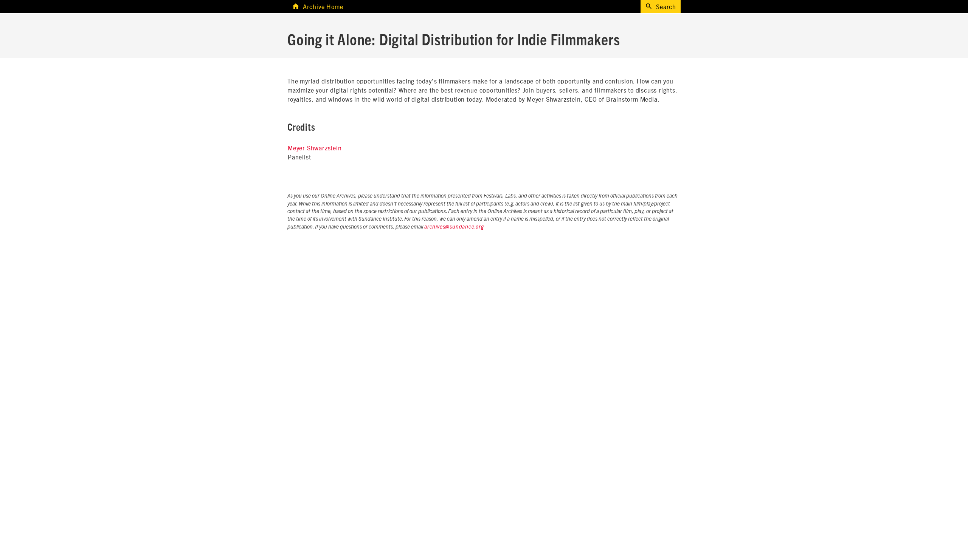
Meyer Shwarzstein (315, 147)
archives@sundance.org (454, 227)
